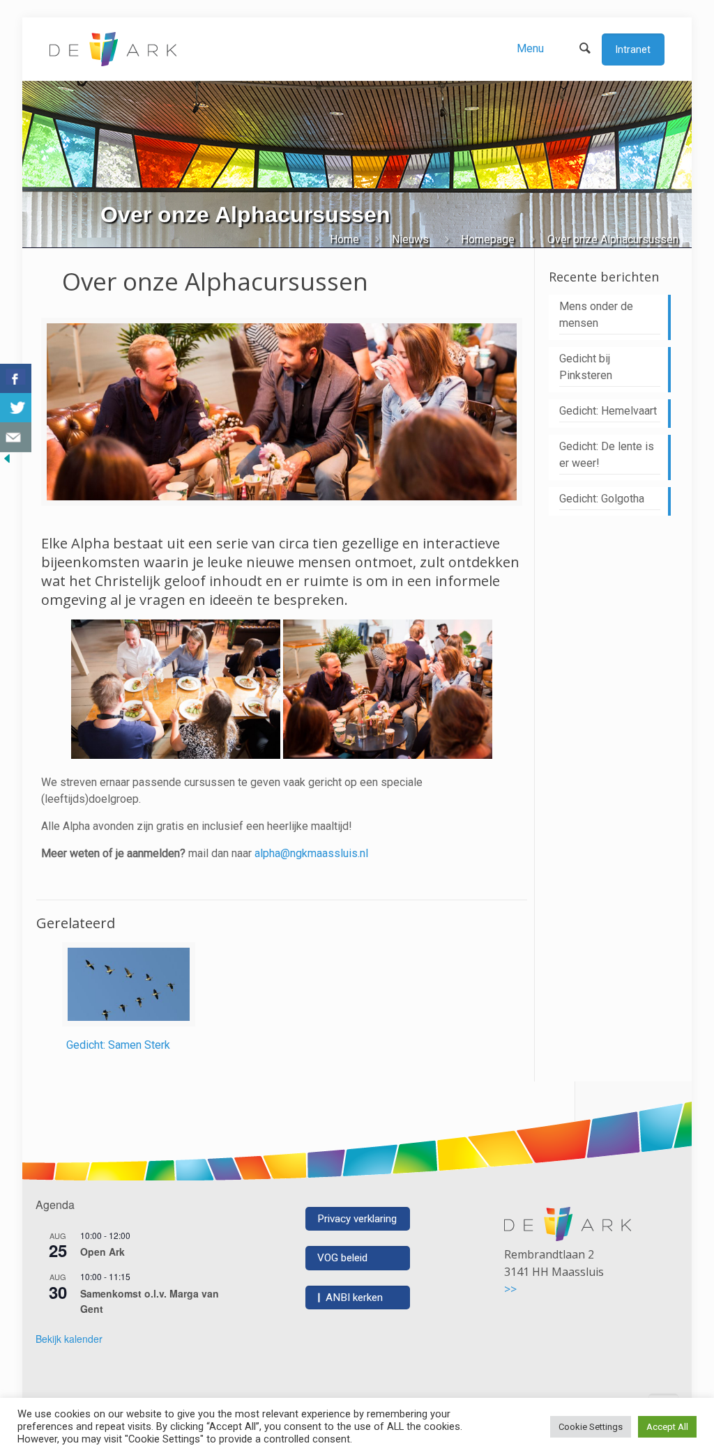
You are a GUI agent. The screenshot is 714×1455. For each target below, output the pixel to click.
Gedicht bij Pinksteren (585, 367)
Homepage (488, 239)
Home (344, 239)
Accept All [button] (667, 1427)
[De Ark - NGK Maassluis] (113, 48)
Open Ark (102, 1251)
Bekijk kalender (69, 1339)
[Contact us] (15, 437)
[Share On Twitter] (15, 408)
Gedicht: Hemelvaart (608, 410)
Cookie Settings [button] (591, 1427)
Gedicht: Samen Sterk (118, 1045)
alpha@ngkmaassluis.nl (311, 853)
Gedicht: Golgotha (601, 498)
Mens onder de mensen (596, 315)
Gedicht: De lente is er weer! (606, 455)
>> (510, 1289)
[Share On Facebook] (15, 379)
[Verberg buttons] (7, 461)
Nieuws (410, 239)
